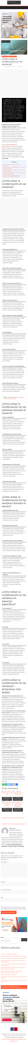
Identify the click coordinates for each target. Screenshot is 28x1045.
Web (2, 897)
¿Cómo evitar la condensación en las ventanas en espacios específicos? (14, 173)
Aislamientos (5, 56)
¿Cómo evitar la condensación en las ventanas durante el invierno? (14, 168)
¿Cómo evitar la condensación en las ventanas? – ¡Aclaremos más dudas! (12, 176)
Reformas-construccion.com (10, 66)
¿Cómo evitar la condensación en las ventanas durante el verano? (14, 170)
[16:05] (2, 66)
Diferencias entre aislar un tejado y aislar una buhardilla (14, 958)
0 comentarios (20, 66)
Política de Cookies (6, 1039)
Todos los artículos (12, 56)
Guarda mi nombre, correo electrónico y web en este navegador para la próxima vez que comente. (13, 908)
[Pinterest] (16, 1029)
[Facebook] (12, 1029)
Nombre (3, 882)
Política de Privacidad (17, 1039)
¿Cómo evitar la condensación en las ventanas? (12, 165)
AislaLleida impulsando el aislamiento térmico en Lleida (13, 956)
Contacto (15, 1041)
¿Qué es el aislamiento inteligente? (9, 974)
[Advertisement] (14, 83)
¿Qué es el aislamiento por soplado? (9, 954)
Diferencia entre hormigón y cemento (12, 818)
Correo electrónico (6, 889)
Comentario (4, 862)
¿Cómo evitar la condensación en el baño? (14, 824)
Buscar (2, 937)
